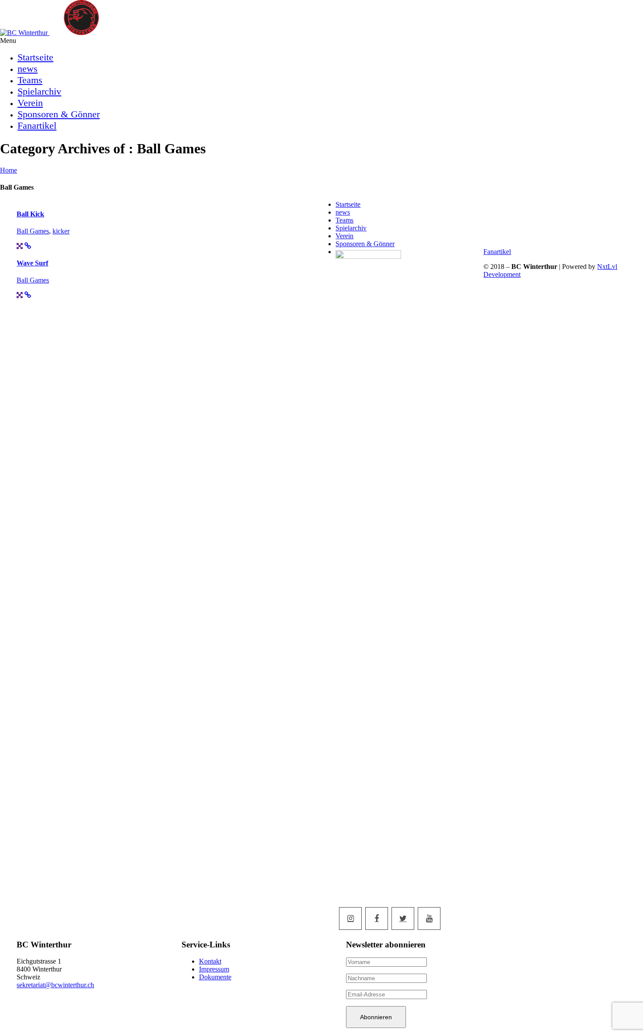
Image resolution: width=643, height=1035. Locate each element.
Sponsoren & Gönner (58, 114)
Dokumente (215, 977)
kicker (61, 231)
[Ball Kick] (20, 246)
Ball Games (33, 231)
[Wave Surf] (20, 295)
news (27, 68)
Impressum (214, 969)
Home (8, 170)
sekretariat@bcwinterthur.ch (55, 985)
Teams (29, 79)
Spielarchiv (39, 91)
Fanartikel (36, 125)
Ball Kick (30, 214)
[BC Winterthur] (56, 32)
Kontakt (210, 961)
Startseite (35, 57)
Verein (30, 102)
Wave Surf (32, 263)
